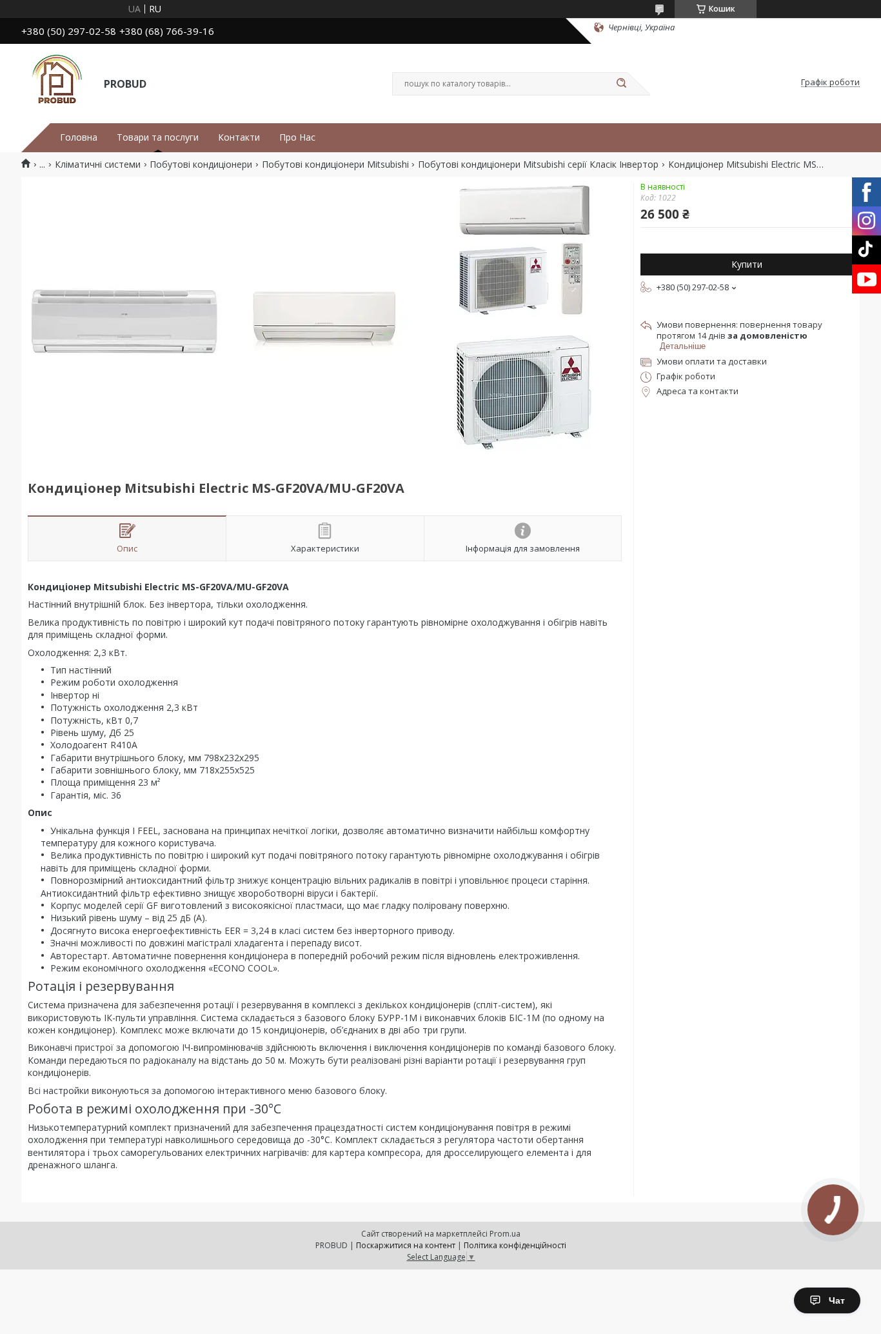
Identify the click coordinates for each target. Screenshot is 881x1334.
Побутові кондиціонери (201, 164)
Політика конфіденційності (515, 1245)
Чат (837, 1300)
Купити (746, 264)
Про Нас (297, 137)
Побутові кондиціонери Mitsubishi (335, 164)
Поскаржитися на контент (405, 1245)
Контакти (239, 137)
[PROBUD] (56, 82)
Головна (78, 137)
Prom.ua (505, 1233)
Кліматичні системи (98, 164)
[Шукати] (621, 83)
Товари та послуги (158, 137)
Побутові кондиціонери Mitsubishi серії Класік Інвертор (538, 164)
